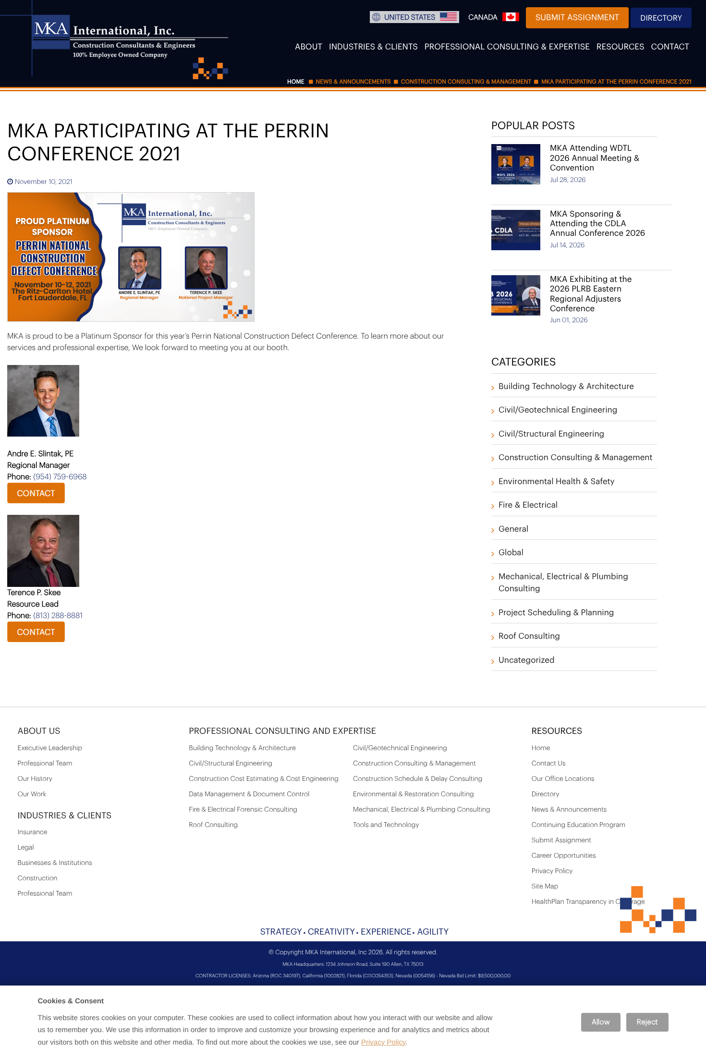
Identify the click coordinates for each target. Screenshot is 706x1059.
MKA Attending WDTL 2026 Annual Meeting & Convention (594, 158)
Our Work (32, 794)
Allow (601, 1022)
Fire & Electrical (528, 505)
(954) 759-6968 (59, 477)
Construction (38, 878)
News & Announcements (569, 809)
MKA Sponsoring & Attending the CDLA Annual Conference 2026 (597, 224)
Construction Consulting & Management (576, 458)
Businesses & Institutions (55, 863)
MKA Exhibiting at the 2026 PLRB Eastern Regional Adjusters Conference (591, 294)
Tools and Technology (386, 825)
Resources (620, 47)
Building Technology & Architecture (566, 387)
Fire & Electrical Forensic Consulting (243, 809)
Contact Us (549, 763)
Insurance (33, 832)
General (513, 529)
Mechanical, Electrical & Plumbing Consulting (421, 809)
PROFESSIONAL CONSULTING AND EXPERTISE (282, 731)
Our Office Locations (563, 779)
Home (541, 748)
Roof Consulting (529, 637)
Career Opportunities (564, 855)
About (308, 47)
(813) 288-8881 (58, 616)
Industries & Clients (373, 47)
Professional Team (45, 763)
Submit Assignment (578, 18)
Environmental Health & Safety (557, 482)
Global (511, 553)
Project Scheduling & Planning (556, 613)
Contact (670, 47)
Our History (35, 779)
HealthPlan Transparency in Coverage (588, 902)
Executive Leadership (50, 748)
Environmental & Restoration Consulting (413, 794)
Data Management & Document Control (249, 794)
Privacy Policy (552, 871)
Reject (647, 1022)
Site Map (545, 886)
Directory (661, 18)
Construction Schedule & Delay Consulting (417, 779)
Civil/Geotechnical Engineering (558, 410)
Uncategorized (527, 661)
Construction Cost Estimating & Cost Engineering (264, 779)
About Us (39, 731)
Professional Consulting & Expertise (507, 47)
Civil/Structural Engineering (551, 434)
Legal (26, 847)
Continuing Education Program (579, 825)
